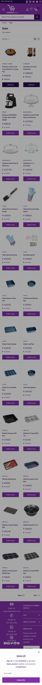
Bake (11, 23)
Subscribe (21, 680)
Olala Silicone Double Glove (31, 210)
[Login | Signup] (27, 9)
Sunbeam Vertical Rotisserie (30, 68)
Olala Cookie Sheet (9, 344)
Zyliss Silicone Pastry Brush (10, 210)
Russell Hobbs (7, 64)
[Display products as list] (39, 39)
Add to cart (10, 133)
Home (4, 23)
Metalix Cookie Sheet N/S (10, 526)
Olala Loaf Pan (28, 344)
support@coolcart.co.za (11, 611)
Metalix (5, 430)
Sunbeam (26, 64)
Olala (25, 206)
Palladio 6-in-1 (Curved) (28, 164)
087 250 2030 (9, 1)
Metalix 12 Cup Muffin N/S (31, 572)
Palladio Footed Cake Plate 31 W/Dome (31, 116)
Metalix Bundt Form (30, 525)
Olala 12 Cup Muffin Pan (9, 388)
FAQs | (3, 1)
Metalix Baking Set (9, 479)
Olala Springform (29, 387)
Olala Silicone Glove (9, 255)
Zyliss (4, 206)
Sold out (11, 85)
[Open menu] (3, 9)
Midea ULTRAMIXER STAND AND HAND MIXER (9, 117)
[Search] (37, 17)
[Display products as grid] (35, 39)
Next (35, 595)
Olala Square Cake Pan (9, 299)
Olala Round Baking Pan (30, 299)
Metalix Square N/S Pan (9, 434)
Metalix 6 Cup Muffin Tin (31, 434)
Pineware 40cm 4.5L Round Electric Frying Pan (10, 69)
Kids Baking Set (29, 255)
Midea (4, 112)
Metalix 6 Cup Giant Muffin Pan (9, 572)
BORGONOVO (27, 112)
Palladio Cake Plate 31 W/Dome (10, 164)
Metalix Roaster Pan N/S (30, 480)
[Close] (39, 651)
